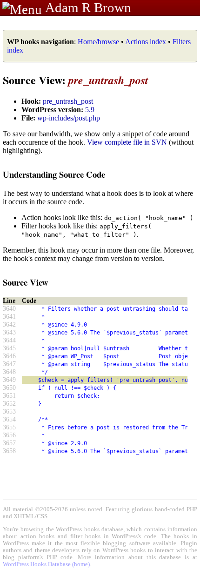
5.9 (89, 110)
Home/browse (98, 42)
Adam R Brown (88, 7)
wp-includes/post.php (68, 118)
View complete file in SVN (127, 142)
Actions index (145, 42)
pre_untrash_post (68, 101)
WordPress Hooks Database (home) (46, 564)
